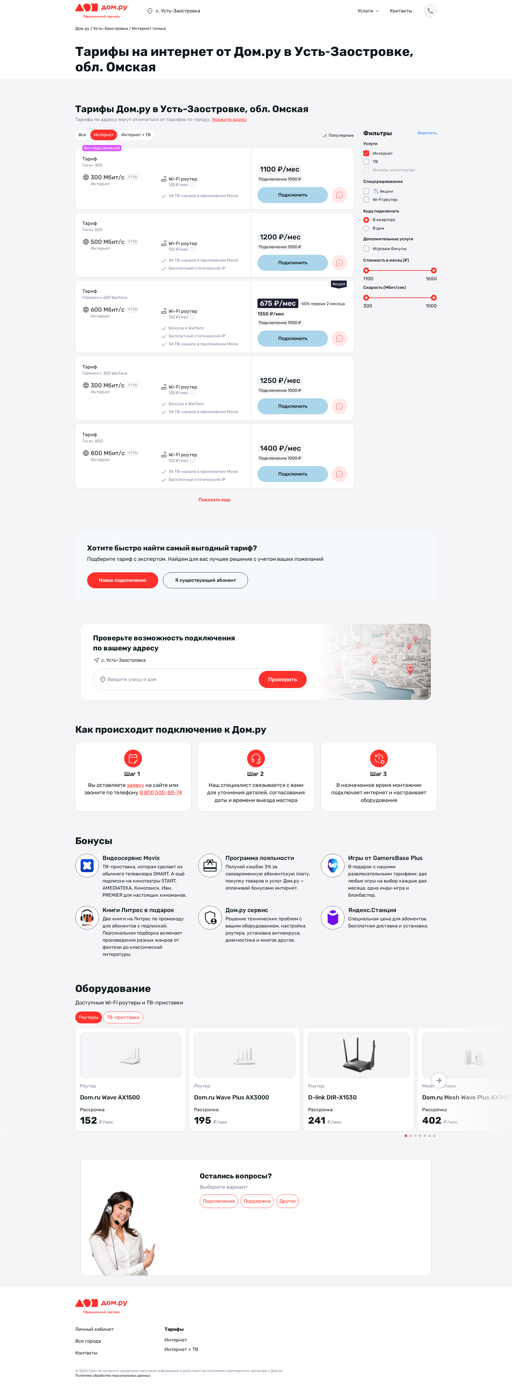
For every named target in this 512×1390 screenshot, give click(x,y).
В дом (378, 228)
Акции (386, 191)
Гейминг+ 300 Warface (104, 373)
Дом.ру (82, 28)
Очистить (427, 133)
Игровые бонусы (390, 248)
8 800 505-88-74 (161, 792)
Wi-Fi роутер (385, 199)
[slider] (366, 270)
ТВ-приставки (123, 1017)
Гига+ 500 (92, 229)
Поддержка (257, 1201)
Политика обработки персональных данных (112, 1375)
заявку (135, 785)
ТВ (375, 161)
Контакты (401, 11)
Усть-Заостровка (110, 28)
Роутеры (88, 1017)
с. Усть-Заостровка (123, 660)
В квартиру (384, 219)
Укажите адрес (229, 119)
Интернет (103, 134)
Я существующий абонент (205, 580)
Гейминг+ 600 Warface (104, 297)
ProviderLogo (105, 11)
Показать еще (215, 499)
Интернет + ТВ (136, 134)
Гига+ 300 (92, 165)
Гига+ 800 (92, 441)
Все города (88, 1341)
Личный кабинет (94, 1329)
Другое (287, 1201)
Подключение (219, 1201)
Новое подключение (122, 580)
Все (82, 134)
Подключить (292, 195)
